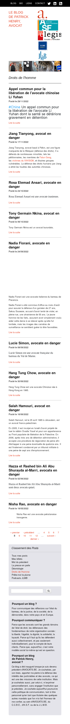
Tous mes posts (20, 555)
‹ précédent (28, 532)
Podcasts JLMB (20, 578)
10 (24, 535)
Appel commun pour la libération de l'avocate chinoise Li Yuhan (34, 92)
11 (30, 535)
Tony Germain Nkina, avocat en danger (34, 215)
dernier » (34, 538)
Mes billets (17, 558)
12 (36, 535)
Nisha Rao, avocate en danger (33, 503)
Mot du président (20, 562)
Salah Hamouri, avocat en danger (29, 407)
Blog (13, 3)
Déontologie (17, 568)
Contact (40, 3)
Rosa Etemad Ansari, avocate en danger (35, 184)
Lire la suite (14, 122)
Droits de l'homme (20, 571)
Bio (21, 3)
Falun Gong (45, 157)
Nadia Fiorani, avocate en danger (29, 244)
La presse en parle (21, 565)
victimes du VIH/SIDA (23, 160)
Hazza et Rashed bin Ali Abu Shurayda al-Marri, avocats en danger (33, 470)
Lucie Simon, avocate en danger (35, 342)
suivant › (51, 535)
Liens (29, 3)
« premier (15, 532)
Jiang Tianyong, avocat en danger (30, 135)
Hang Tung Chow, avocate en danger (32, 374)
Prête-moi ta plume (21, 574)
